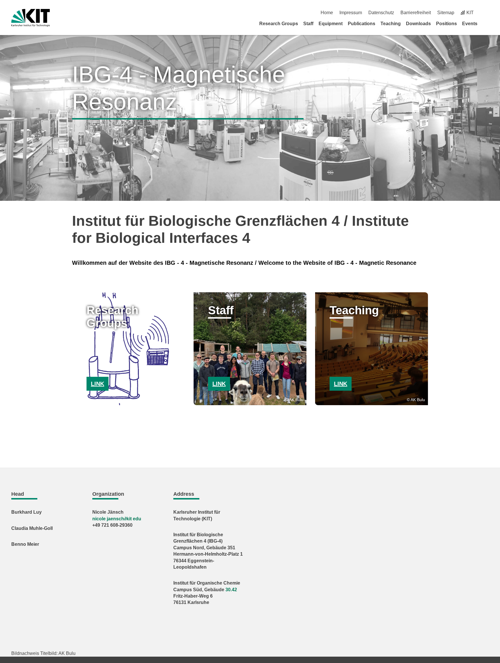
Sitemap (445, 12)
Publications (361, 23)
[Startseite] (487, 23)
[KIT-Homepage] (30, 18)
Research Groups (278, 23)
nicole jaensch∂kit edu (116, 518)
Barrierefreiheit (415, 12)
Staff (308, 23)
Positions (446, 23)
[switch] (486, 12)
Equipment (331, 23)
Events (469, 23)
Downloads (418, 23)
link (97, 384)
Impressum (350, 12)
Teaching (390, 23)
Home (327, 12)
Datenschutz (381, 12)
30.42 (231, 589)
